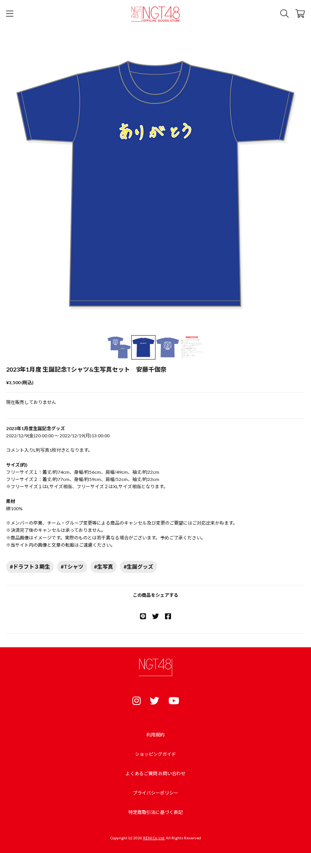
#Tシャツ (72, 566)
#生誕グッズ (138, 566)
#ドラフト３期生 (30, 566)
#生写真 (103, 566)
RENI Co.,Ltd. (154, 838)
